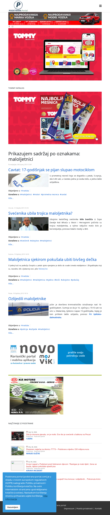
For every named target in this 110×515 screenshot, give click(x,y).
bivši (58, 280)
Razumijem (12, 507)
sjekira (50, 280)
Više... (11, 198)
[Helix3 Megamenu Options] (100, 6)
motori (37, 194)
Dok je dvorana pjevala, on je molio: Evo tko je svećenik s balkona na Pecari (58, 434)
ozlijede (33, 329)
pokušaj (75, 280)
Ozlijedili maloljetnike (27, 298)
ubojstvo (35, 240)
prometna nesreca (50, 194)
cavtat (64, 194)
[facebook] (9, 26)
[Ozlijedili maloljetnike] (28, 309)
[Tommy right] (55, 54)
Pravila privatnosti (84, 508)
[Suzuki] (55, 18)
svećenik (25, 240)
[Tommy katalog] (55, 118)
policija (24, 329)
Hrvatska (25, 190)
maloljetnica (39, 280)
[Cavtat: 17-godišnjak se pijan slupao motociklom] (28, 180)
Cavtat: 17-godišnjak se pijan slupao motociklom (51, 169)
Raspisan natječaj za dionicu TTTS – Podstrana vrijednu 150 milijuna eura (57, 449)
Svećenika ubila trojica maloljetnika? (40, 213)
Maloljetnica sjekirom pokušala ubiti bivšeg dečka (52, 259)
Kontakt (98, 508)
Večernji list (42, 269)
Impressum (69, 508)
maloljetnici (26, 194)
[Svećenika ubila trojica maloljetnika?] (28, 224)
